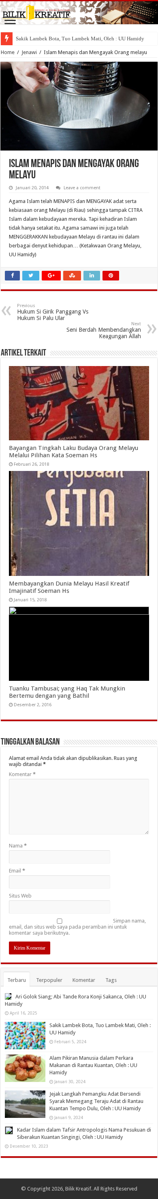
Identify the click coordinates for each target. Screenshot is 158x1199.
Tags (111, 980)
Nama (18, 846)
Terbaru (16, 980)
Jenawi (29, 52)
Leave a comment (82, 187)
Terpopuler (49, 980)
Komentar (22, 774)
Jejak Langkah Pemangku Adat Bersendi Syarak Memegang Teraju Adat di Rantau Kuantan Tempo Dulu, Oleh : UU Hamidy (96, 1101)
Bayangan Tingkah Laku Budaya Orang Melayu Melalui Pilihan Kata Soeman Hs (73, 451)
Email (17, 871)
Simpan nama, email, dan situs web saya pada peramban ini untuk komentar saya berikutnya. (77, 927)
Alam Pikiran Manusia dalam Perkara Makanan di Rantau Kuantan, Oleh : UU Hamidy (93, 1065)
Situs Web (20, 896)
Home (8, 52)
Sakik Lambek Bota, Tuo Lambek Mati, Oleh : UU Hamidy (80, 39)
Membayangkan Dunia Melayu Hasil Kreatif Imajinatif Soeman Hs (69, 587)
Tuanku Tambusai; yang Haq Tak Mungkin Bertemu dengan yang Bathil (67, 692)
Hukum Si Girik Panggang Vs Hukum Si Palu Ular (52, 312)
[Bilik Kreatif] (79, 12)
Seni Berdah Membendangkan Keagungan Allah (103, 330)
